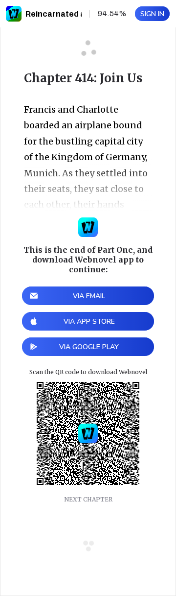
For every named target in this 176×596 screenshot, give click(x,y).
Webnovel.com (14, 14)
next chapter (88, 499)
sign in (152, 14)
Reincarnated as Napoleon (76, 14)
